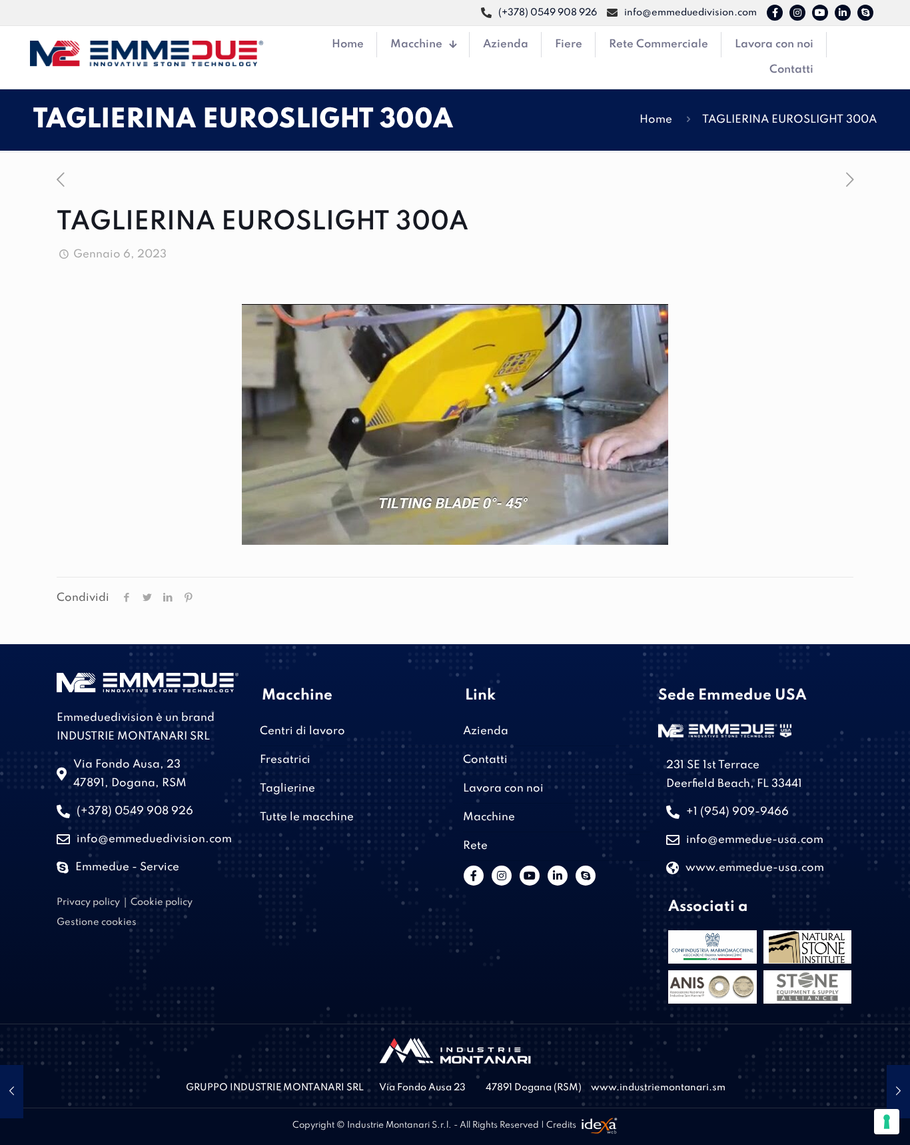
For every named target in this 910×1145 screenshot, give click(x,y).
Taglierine (287, 788)
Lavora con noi (503, 788)
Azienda (485, 731)
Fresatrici (285, 760)
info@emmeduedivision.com (154, 839)
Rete (475, 846)
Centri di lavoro (302, 731)
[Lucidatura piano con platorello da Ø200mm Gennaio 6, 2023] (898, 1091)
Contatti (485, 760)
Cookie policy (162, 902)
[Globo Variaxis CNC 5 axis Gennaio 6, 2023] (11, 1091)
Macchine (489, 817)
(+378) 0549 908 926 (135, 811)
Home (656, 119)
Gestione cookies (97, 922)
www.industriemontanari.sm (658, 1087)
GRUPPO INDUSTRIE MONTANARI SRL (275, 1087)
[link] (455, 1051)
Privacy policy (88, 902)
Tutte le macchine (307, 817)
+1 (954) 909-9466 (737, 812)
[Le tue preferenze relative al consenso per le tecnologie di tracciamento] (886, 1121)
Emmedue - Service (127, 867)
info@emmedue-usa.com (754, 840)
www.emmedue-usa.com (754, 868)
